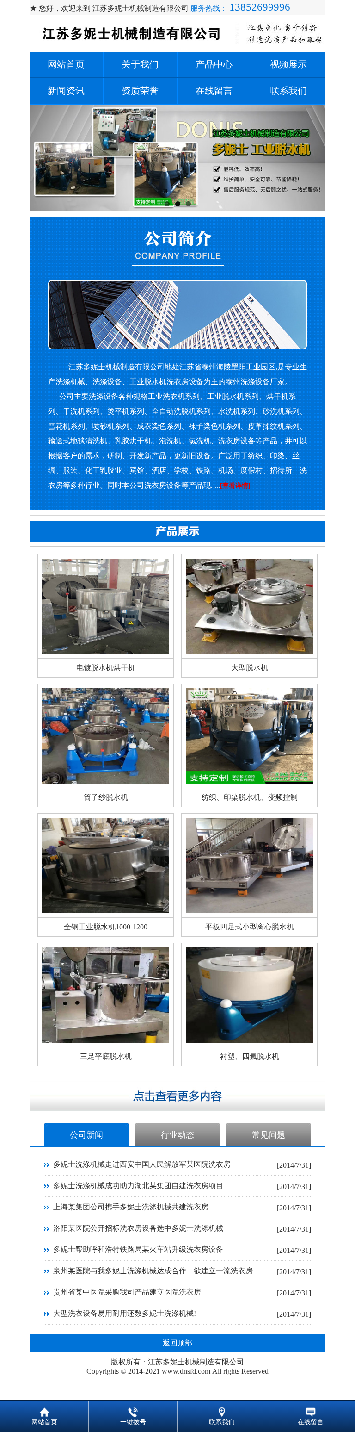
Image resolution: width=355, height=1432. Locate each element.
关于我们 (140, 64)
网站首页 (66, 64)
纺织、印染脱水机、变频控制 (250, 797)
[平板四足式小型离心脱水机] (249, 911)
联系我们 (288, 91)
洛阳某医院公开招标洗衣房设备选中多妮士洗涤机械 (138, 1228)
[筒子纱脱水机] (105, 781)
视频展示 (288, 64)
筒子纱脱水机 (106, 797)
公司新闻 (86, 1134)
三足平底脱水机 (106, 1056)
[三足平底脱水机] (105, 1040)
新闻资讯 (66, 91)
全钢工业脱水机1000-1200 (105, 927)
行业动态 (177, 1134)
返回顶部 (177, 1343)
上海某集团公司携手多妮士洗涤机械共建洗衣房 (130, 1207)
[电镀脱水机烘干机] (105, 651)
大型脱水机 (249, 668)
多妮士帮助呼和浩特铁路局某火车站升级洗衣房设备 (138, 1249)
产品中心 (214, 64)
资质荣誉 (140, 91)
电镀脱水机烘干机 (105, 668)
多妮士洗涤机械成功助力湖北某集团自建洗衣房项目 (138, 1185)
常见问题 (268, 1134)
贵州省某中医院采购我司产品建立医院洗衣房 (127, 1292)
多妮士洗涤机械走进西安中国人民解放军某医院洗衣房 (142, 1164)
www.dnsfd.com (186, 1371)
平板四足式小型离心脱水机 (249, 927)
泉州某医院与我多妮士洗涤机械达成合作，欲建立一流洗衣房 (153, 1271)
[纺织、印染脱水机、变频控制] (249, 781)
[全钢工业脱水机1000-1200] (105, 911)
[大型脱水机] (249, 651)
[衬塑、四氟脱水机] (249, 1040)
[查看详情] (235, 485)
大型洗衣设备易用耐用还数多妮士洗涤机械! (124, 1313)
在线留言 (214, 91)
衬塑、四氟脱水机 (249, 1056)
